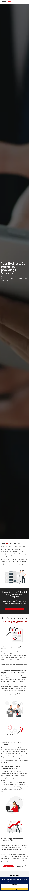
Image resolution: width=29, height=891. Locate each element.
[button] (22, 2)
